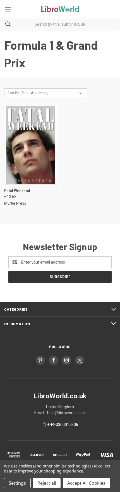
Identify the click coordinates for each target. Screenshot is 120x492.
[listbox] (53, 93)
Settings (17, 483)
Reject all (46, 483)
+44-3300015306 (62, 424)
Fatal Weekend (17, 190)
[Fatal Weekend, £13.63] (30, 145)
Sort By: (14, 93)
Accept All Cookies (86, 483)
